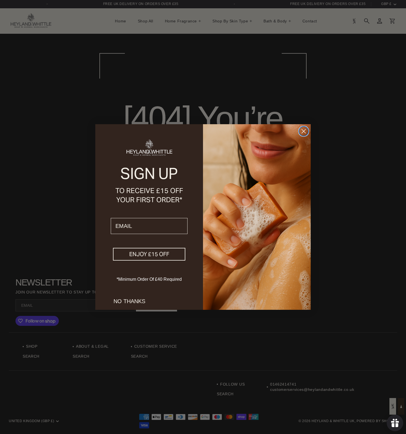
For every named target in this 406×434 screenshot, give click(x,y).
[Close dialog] (304, 131)
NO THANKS (129, 301)
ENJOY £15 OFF (149, 254)
